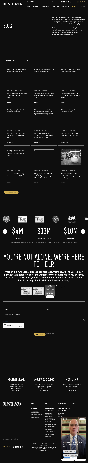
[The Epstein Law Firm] (12, 4)
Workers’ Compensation (50, 428)
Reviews (74, 404)
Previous (5, 231)
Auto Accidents (48, 414)
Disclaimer (45, 445)
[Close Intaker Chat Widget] (83, 419)
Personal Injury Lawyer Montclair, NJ (40, 447)
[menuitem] (28, 6)
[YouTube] (62, 2)
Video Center (61, 413)
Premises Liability (49, 418)
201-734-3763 (44, 390)
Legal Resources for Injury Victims (64, 409)
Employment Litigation (50, 433)
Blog (59, 414)
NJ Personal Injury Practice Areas (49, 409)
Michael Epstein (35, 412)
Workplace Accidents (50, 426)
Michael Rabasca (35, 416)
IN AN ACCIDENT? (30, 1)
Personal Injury (48, 413)
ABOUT (46, 404)
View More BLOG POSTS (11, 192)
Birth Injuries (48, 421)
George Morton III (35, 417)
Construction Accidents (50, 424)
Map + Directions (16, 393)
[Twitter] (64, 2)
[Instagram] (70, 2)
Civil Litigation (48, 429)
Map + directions (44, 393)
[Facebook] (66, 2)
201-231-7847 (16, 390)
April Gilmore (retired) (36, 414)
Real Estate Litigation (50, 431)
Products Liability (49, 416)
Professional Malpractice (48, 437)
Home (32, 404)
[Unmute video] (64, 419)
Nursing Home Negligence (51, 423)
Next (83, 231)
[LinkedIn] (68, 2)
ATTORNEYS (34, 408)
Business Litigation (49, 434)
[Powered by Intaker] (76, 460)
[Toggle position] (80, 419)
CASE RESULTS (62, 404)
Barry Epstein (34, 411)
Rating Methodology (73, 242)
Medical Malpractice (50, 419)
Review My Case (39, 334)
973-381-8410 (72, 390)
